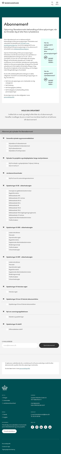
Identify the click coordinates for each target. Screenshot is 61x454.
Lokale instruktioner (14, 232)
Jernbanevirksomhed (9, 403)
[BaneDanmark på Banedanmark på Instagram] (36, 428)
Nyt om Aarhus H (14, 166)
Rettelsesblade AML (14, 195)
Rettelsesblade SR (14, 205)
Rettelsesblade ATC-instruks (17, 198)
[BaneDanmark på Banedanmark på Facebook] (32, 428)
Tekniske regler (13, 292)
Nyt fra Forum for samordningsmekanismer (21, 178)
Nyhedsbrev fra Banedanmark (17, 143)
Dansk (5, 414)
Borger (5, 397)
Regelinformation (14, 193)
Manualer (12, 235)
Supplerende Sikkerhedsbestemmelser (20, 217)
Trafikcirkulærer (13, 220)
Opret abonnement (49, 345)
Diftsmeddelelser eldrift (15, 329)
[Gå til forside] (30, 389)
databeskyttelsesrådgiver (21, 49)
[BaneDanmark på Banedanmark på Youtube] (50, 428)
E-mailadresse (7, 341)
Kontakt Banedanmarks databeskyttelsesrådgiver (51, 60)
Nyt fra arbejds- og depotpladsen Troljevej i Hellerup (24, 163)
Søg (52, 4)
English (5, 417)
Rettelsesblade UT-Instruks (16, 215)
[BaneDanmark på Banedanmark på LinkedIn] (41, 428)
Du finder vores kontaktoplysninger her (16, 44)
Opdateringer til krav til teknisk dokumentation (22, 304)
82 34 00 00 (36, 416)
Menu (57, 4)
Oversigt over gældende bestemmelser (20, 191)
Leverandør (6, 400)
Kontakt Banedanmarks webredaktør (51, 82)
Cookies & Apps (6, 446)
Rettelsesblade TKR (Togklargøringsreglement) (22, 213)
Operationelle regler (15, 237)
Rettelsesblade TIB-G (15, 208)
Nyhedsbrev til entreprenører (17, 151)
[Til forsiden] (10, 3)
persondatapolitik (9, 97)
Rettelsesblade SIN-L (15, 203)
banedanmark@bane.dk (42, 414)
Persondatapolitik (6, 443)
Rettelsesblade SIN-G (15, 200)
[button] (30, 138)
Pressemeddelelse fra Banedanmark (19, 146)
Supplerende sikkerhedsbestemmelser (20, 242)
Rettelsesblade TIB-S (14, 210)
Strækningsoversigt (14, 245)
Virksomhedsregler (14, 249)
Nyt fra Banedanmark (15, 148)
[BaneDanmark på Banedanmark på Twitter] (45, 428)
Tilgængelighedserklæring (8, 449)
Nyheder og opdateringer (16, 317)
